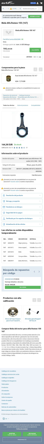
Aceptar (11, 434)
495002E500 (12, 279)
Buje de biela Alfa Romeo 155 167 (26, 75)
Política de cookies (22, 429)
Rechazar (32, 434)
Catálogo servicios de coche (10, 374)
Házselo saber (14, 181)
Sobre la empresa (7, 397)
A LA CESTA (35, 50)
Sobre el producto (22, 105)
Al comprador (6, 394)
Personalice (22, 439)
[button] (33, 3)
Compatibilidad (35, 105)
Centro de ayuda (7, 400)
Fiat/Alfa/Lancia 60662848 (11, 39)
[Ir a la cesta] (41, 3)
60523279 (11, 243)
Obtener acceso (35, 16)
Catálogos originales (8, 377)
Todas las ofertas (8, 105)
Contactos (5, 403)
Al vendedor (5, 390)
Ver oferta (23, 287)
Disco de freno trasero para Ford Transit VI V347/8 (13, 320)
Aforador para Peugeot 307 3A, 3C (33, 320)
